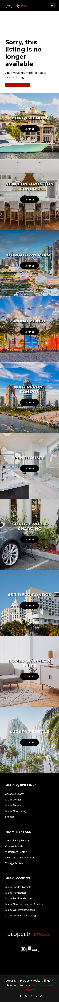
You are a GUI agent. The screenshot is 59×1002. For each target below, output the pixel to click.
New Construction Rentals (20, 857)
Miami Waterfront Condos (20, 909)
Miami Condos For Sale (18, 887)
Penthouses (29, 457)
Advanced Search (14, 794)
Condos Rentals (14, 846)
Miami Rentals (13, 805)
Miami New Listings (16, 811)
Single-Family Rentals (17, 840)
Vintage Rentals (14, 863)
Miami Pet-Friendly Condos (20, 898)
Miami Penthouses (15, 892)
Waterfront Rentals (16, 851)
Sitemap (10, 816)
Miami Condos (13, 799)
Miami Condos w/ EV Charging (22, 915)
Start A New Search (17, 85)
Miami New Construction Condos (24, 904)
